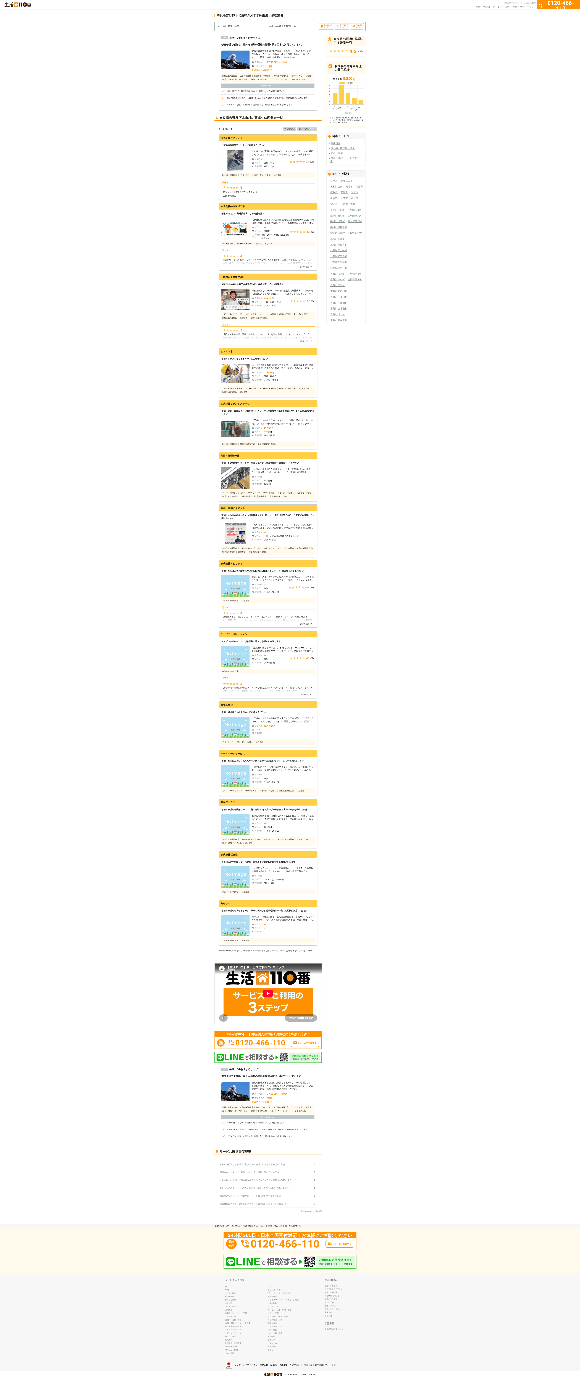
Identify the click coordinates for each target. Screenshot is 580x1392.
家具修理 (271, 1336)
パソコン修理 (230, 1336)
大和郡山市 (336, 186)
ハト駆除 (228, 1303)
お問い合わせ (330, 1302)
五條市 (344, 192)
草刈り (227, 1290)
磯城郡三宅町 (355, 221)
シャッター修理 (274, 1290)
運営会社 (328, 1316)
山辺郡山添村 (348, 203)
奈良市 (334, 180)
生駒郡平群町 (337, 209)
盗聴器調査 (272, 1346)
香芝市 (344, 198)
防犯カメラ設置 (231, 1346)
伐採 (269, 1286)
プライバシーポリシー (334, 1309)
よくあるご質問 (530, 3)
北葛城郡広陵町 (338, 262)
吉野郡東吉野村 (338, 320)
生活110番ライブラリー (524, 6)
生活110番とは (483, 6)
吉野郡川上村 (337, 314)
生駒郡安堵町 (355, 215)
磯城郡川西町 (337, 221)
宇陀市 (334, 203)
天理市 (349, 186)
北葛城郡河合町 (338, 267)
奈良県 (259, 1225)
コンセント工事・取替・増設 (279, 1310)
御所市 (354, 192)
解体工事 (271, 1340)
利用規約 (328, 1312)
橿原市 (359, 186)
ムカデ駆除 (272, 1296)
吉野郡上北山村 (338, 308)
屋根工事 (228, 1340)
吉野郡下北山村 (338, 302)
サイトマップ (330, 1306)
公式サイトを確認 (260, 70)
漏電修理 (228, 1310)
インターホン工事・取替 (278, 1316)
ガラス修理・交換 (275, 1320)
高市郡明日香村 (338, 244)
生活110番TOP (221, 1225)
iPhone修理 (230, 1353)
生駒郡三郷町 (355, 209)
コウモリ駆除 (230, 1306)
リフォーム (272, 1343)
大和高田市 (347, 180)
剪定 (227, 1286)
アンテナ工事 (273, 1306)
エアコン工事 (273, 1313)
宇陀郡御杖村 (355, 233)
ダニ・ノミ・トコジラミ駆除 (279, 1293)
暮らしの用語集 (331, 1292)
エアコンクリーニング (234, 1333)
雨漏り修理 (337, 152)
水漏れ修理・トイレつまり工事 (237, 1323)
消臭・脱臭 (272, 1330)
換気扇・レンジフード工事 (236, 1313)
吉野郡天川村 (337, 285)
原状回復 (335, 143)
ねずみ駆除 (272, 1303)
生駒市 (334, 198)
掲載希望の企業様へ (511, 3)
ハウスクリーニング (233, 1330)
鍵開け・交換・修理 (233, 1320)
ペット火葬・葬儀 (275, 1333)
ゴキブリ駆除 (230, 1300)
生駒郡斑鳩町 (337, 215)
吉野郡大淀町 (355, 273)
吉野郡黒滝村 (355, 279)
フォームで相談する (307, 1043)
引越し (270, 1350)
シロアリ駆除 (230, 1293)
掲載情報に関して (332, 1296)
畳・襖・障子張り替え (343, 148)
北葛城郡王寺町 (338, 256)
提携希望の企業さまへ (334, 1329)
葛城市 (354, 198)
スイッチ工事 (230, 1316)
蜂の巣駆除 (229, 1296)
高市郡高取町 (337, 238)
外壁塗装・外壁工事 (233, 1343)
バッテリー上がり (275, 1326)
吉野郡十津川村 (338, 296)
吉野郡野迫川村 (338, 291)
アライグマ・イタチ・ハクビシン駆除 (283, 1300)
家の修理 (236, 1225)
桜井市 (334, 192)
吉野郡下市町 (337, 279)
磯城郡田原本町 (338, 227)
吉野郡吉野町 (337, 273)
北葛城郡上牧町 (338, 250)
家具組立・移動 (231, 1350)
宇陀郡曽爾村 (337, 233)
